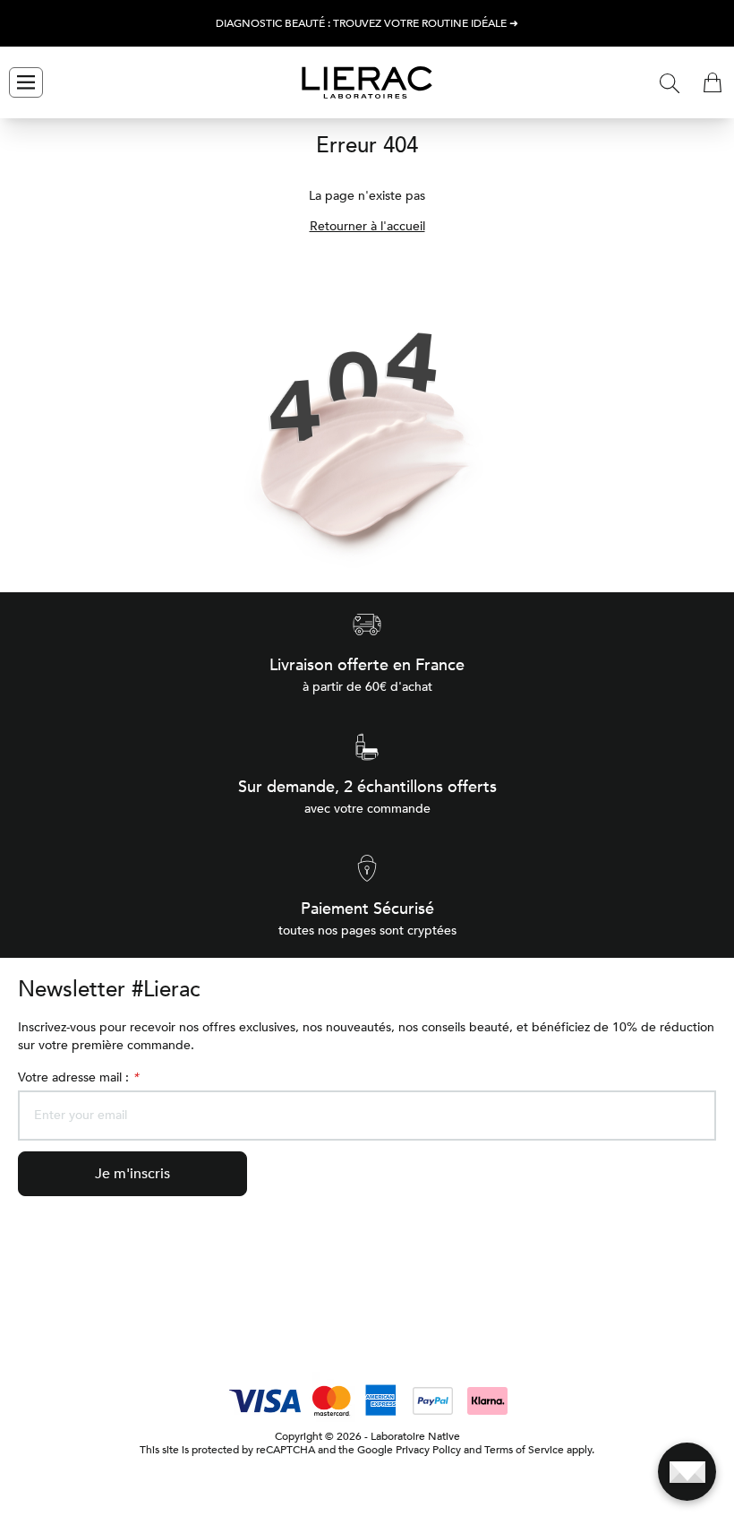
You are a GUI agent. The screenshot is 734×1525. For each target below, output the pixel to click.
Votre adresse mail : (78, 1077)
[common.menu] (26, 82)
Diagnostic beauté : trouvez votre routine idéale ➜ (367, 23)
